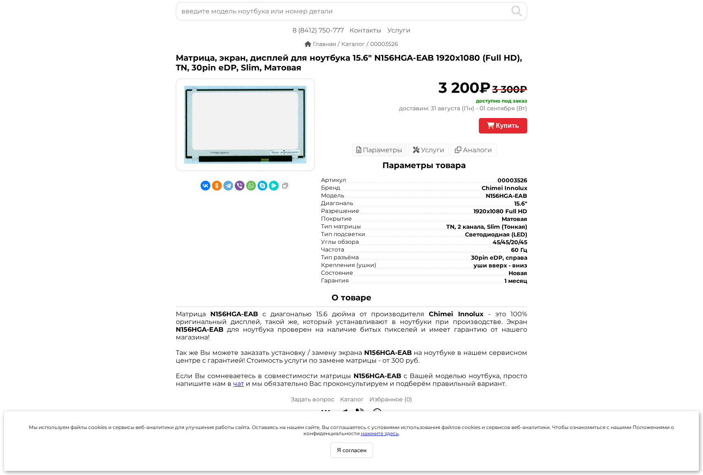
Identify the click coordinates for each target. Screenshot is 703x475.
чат (238, 383)
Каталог (352, 399)
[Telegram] (228, 185)
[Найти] (517, 11)
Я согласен (352, 450)
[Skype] (262, 185)
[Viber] (240, 185)
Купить (506, 125)
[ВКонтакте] (205, 185)
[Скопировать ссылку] (285, 185)
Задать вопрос (312, 399)
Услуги (398, 30)
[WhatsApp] (251, 185)
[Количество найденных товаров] (503, 11)
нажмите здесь (380, 433)
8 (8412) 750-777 (318, 30)
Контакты (365, 30)
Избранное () (390, 399)
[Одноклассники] (217, 185)
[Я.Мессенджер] (274, 185)
